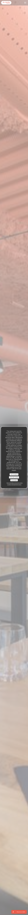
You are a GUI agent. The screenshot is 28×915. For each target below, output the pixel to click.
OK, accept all (14, 474)
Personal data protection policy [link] (15, 482)
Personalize (14, 480)
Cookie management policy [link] (14, 484)
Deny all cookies (14, 477)
